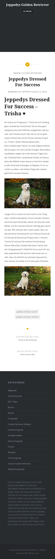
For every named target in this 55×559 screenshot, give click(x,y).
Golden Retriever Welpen (19, 424)
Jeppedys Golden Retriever (27, 5)
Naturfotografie (15, 441)
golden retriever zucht (27, 312)
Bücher (11, 413)
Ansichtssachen (15, 396)
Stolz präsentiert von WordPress (23, 550)
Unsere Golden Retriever (27, 73)
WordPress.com (32, 553)
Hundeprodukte (15, 435)
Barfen (11, 407)
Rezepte (12, 452)
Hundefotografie (15, 430)
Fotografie (12, 418)
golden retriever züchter (27, 317)
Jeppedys (27, 92)
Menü (29, 11)
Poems (11, 447)
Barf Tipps (12, 401)
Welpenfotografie (16, 469)
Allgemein (12, 390)
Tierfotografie (14, 458)
